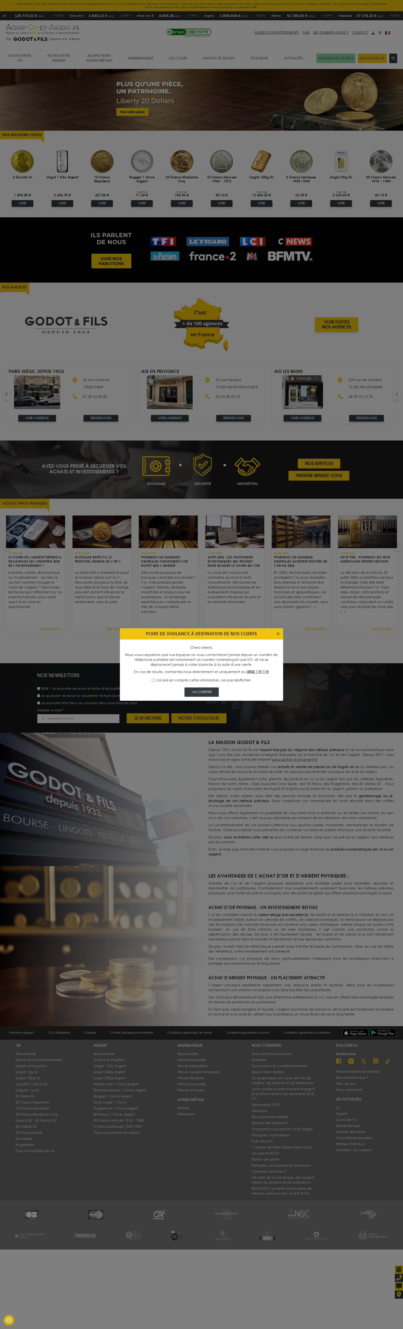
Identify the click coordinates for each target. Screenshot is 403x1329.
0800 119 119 (258, 672)
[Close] (278, 634)
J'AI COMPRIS (202, 692)
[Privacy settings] (8, 1320)
